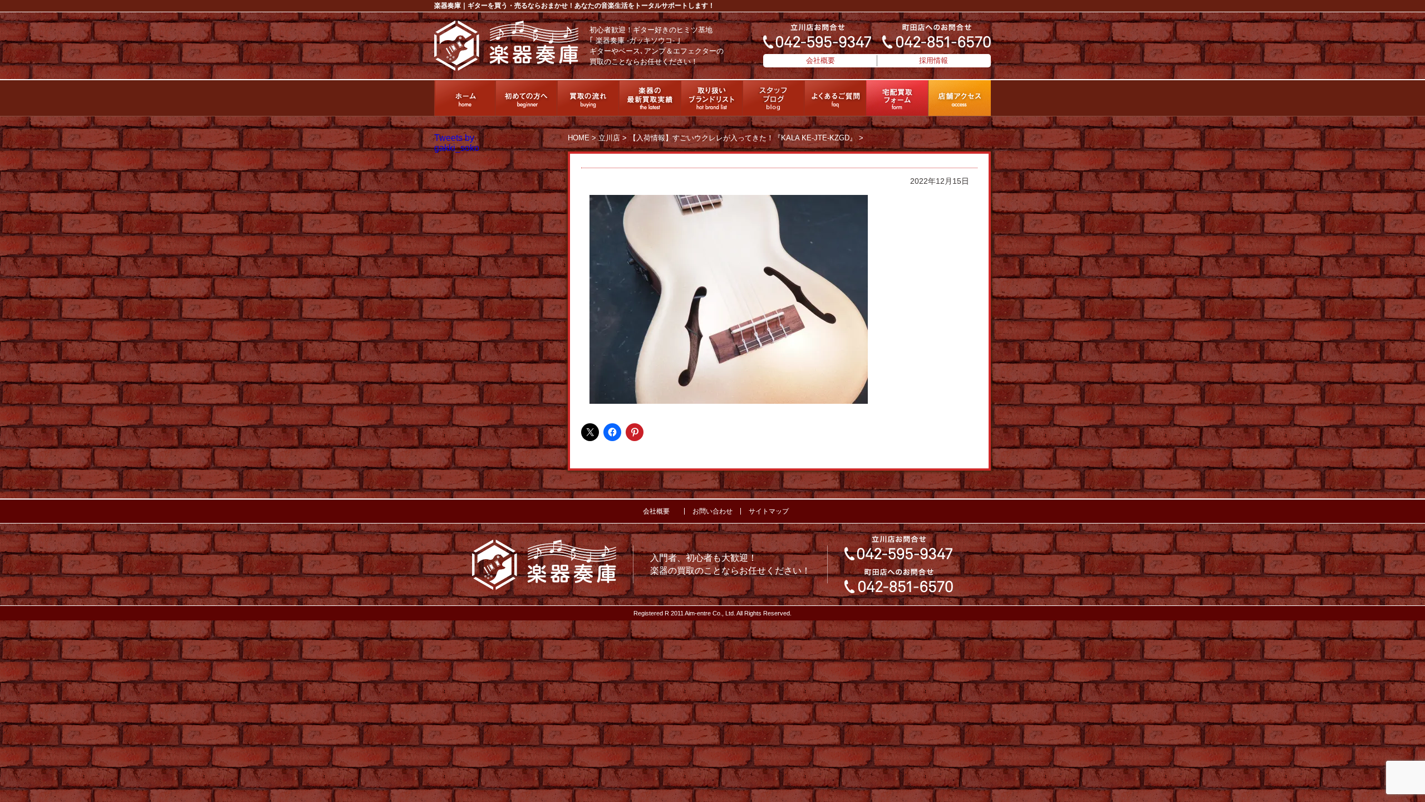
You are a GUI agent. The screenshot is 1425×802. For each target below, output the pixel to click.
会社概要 (820, 60)
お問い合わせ (712, 511)
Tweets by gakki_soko (456, 143)
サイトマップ (769, 511)
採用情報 (933, 60)
